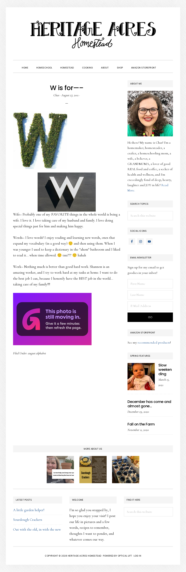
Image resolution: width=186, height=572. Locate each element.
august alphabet (37, 353)
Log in (137, 555)
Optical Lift (125, 555)
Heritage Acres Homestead (93, 34)
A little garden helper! (28, 510)
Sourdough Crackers (27, 520)
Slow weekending (165, 369)
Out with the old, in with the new (37, 529)
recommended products (154, 342)
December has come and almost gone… (149, 404)
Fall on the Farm (141, 424)
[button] (164, 64)
